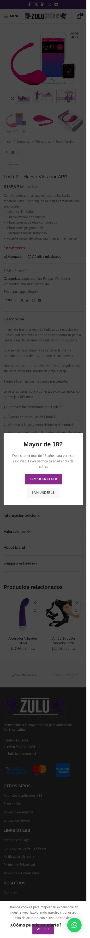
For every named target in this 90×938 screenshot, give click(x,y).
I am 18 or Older (43, 479)
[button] (74, 925)
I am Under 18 (43, 492)
